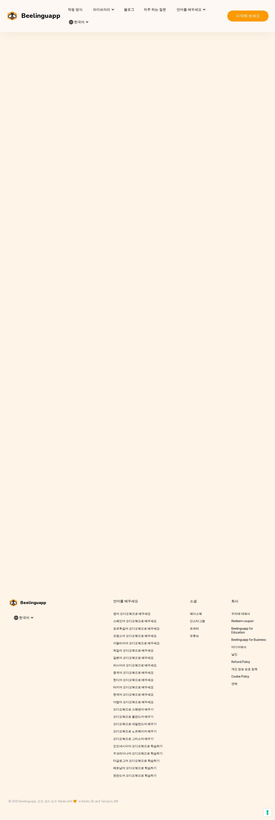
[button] (103, 10)
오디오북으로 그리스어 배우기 (133, 738)
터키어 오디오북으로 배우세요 (133, 687)
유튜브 (194, 636)
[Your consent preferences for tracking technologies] (267, 812)
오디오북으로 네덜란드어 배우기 (135, 724)
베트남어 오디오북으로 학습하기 (135, 768)
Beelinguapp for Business (248, 639)
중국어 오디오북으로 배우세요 (133, 672)
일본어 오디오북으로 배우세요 (133, 657)
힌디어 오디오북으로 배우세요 (133, 680)
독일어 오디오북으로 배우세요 (133, 650)
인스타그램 (197, 621)
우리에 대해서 (240, 613)
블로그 (129, 10)
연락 (234, 683)
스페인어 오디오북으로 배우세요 (135, 621)
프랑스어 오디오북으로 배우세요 (135, 636)
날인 (234, 654)
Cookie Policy (240, 676)
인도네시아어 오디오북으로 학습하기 (138, 746)
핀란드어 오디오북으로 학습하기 (135, 775)
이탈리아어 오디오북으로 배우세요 (136, 643)
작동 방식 (75, 10)
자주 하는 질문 (155, 10)
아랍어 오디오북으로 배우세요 (133, 702)
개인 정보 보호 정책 (244, 669)
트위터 (194, 628)
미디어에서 (238, 647)
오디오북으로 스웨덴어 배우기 (133, 709)
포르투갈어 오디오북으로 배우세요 (136, 628)
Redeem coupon (242, 621)
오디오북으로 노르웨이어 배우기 (135, 731)
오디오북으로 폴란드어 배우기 (133, 716)
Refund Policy (240, 662)
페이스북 (196, 613)
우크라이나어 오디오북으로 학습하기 (138, 753)
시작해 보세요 (248, 16)
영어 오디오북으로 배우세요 (132, 613)
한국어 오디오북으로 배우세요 (133, 694)
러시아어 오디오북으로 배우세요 (135, 665)
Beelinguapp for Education (242, 630)
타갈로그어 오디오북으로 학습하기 (136, 760)
